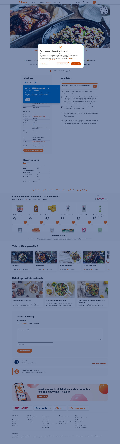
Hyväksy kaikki (76, 63)
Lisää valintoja (44, 63)
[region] (60, 56)
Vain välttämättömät (62, 63)
